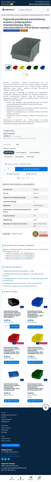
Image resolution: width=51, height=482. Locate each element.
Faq (2, 436)
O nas (3, 413)
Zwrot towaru (6, 428)
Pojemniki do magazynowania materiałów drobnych (20, 286)
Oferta (3, 417)
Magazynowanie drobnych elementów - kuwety (19, 271)
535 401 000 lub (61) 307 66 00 (39, 4)
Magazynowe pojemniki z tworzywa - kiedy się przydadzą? (22, 283)
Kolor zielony (19, 157)
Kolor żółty (30, 157)
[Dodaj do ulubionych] (44, 174)
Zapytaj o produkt (13, 174)
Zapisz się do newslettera (11, 445)
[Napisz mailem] (27, 178)
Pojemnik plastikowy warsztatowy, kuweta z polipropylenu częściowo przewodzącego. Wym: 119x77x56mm (12, 314)
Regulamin (5, 421)
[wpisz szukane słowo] (48, 10)
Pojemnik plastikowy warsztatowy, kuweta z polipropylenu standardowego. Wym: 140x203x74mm (12, 387)
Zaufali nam (5, 438)
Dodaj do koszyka (32, 169)
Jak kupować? (6, 419)
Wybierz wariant (36, 327)
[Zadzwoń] (32, 178)
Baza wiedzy (6, 441)
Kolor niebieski (34, 152)
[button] (21, 478)
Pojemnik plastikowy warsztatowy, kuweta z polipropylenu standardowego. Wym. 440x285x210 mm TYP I (35, 350)
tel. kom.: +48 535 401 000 (10, 456)
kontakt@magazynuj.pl (10, 452)
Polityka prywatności (9, 415)
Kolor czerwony (21, 152)
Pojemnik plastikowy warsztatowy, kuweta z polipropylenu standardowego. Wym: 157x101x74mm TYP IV (35, 387)
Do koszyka (14, 326)
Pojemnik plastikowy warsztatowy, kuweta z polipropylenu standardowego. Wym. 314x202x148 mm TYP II (12, 350)
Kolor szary (8, 157)
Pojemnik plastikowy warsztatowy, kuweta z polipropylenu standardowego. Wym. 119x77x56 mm (35, 314)
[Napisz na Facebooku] (18, 178)
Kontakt (4, 432)
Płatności (4, 430)
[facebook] (2, 459)
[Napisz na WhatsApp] (23, 178)
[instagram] (5, 459)
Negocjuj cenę (32, 174)
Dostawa (4, 426)
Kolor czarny (9, 152)
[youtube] (9, 459)
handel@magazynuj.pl (42, 2)
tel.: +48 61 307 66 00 (8, 454)
